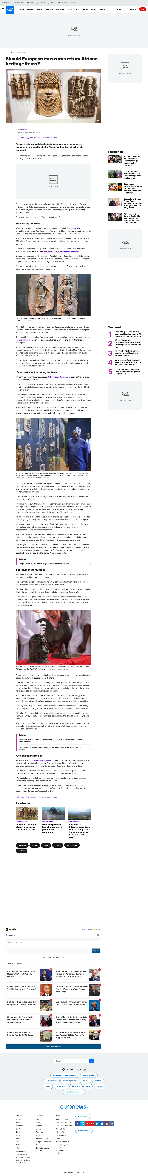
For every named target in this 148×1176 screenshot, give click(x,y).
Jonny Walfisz (22, 129)
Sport (48, 1086)
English (6, 3)
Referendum (52, 1081)
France (57, 845)
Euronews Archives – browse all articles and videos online (24, 1160)
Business (60, 9)
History (22, 851)
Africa (34, 845)
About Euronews (62, 1119)
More (58, 1115)
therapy (99, 1086)
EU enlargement (69, 1081)
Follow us (39, 1132)
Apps (38, 1135)
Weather (39, 1126)
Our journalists (21, 1154)
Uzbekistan (61, 1086)
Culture (85, 9)
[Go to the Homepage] (10, 10)
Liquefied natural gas (74, 1092)
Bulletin (38, 1122)
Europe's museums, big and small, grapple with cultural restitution (44, 564)
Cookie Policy (61, 1129)
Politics (98, 1081)
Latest (21, 9)
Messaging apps (42, 1138)
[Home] (6, 52)
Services (39, 1115)
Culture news (21, 52)
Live (142, 9)
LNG (88, 1086)
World (39, 9)
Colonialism (72, 845)
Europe (30, 9)
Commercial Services (63, 1122)
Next (77, 9)
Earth (93, 9)
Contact (59, 1138)
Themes (19, 1115)
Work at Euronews (62, 1142)
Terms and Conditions (64, 1126)
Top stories (115, 151)
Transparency (61, 1135)
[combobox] (83, 3)
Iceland (85, 1081)
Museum (22, 845)
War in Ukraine (89, 1075)
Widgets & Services (43, 1142)
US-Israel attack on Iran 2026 (64, 1075)
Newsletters (83, 1130)
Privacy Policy (61, 1132)
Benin (46, 845)
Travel (69, 9)
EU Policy (49, 9)
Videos (18, 1148)
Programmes (21, 1151)
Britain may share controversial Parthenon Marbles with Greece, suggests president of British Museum (51, 740)
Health (102, 9)
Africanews (40, 1145)
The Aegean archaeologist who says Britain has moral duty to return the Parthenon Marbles (50, 748)
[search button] (72, 3)
